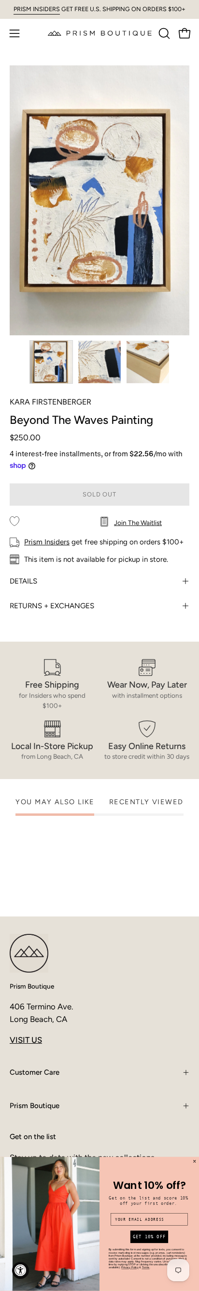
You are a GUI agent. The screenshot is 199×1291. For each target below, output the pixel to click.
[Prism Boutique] (100, 33)
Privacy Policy (130, 1267)
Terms (146, 1267)
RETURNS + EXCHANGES (52, 605)
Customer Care (34, 1072)
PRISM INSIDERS (37, 9)
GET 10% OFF (149, 1236)
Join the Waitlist (138, 522)
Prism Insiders (47, 542)
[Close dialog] (194, 1161)
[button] (163, 33)
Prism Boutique (32, 986)
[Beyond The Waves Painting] (51, 362)
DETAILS (23, 581)
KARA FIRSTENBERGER (50, 401)
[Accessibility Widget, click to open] (20, 1270)
